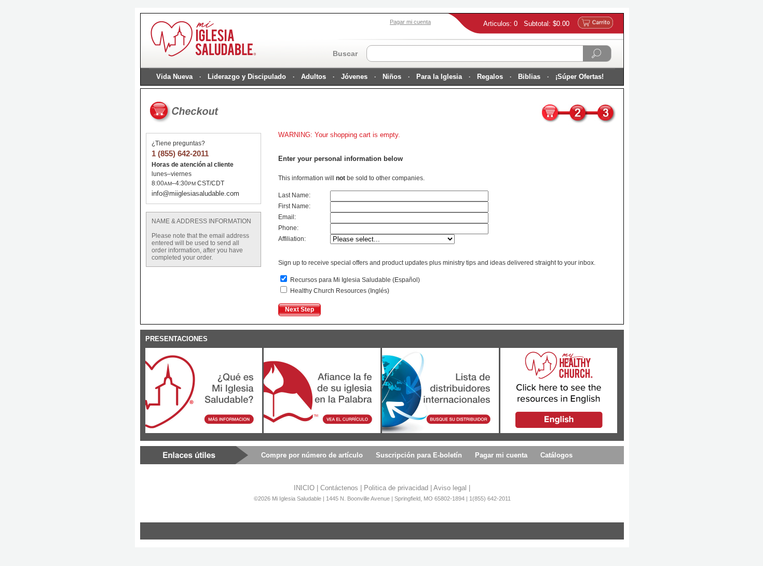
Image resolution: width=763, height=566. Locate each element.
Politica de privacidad (396, 488)
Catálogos (556, 455)
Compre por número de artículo (312, 455)
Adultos (313, 76)
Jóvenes (354, 76)
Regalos (490, 76)
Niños (392, 76)
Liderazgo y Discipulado (247, 76)
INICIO (304, 488)
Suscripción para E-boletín (419, 455)
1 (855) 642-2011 (180, 153)
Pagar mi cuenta (501, 455)
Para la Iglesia (439, 76)
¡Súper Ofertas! (579, 76)
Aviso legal (450, 488)
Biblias (529, 76)
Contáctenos (339, 488)
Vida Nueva (174, 76)
